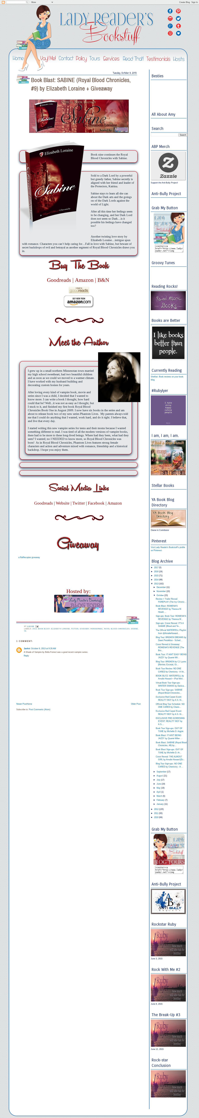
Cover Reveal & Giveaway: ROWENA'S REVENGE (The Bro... (170, 647)
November (161, 591)
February (161, 800)
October (160, 595)
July (159, 780)
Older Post (136, 704)
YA (25, 631)
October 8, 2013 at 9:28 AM (43, 648)
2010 (156, 817)
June (159, 784)
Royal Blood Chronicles (117, 629)
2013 (34, 629)
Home (29, 704)
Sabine (134, 629)
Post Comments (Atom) (39, 709)
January (160, 804)
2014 (156, 579)
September (162, 772)
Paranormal (96, 629)
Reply (26, 655)
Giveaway (84, 629)
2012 (156, 809)
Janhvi (27, 648)
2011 (156, 813)
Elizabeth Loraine (60, 629)
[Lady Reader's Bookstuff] (169, 243)
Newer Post (21, 704)
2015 (156, 575)
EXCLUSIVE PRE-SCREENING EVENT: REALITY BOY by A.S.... (170, 721)
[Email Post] (37, 626)
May (159, 788)
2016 (156, 571)
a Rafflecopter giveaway (29, 557)
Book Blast (44, 629)
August (160, 776)
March (160, 796)
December (161, 587)
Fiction (75, 629)
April (159, 792)
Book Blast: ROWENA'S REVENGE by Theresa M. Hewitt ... (169, 609)
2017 (156, 567)
